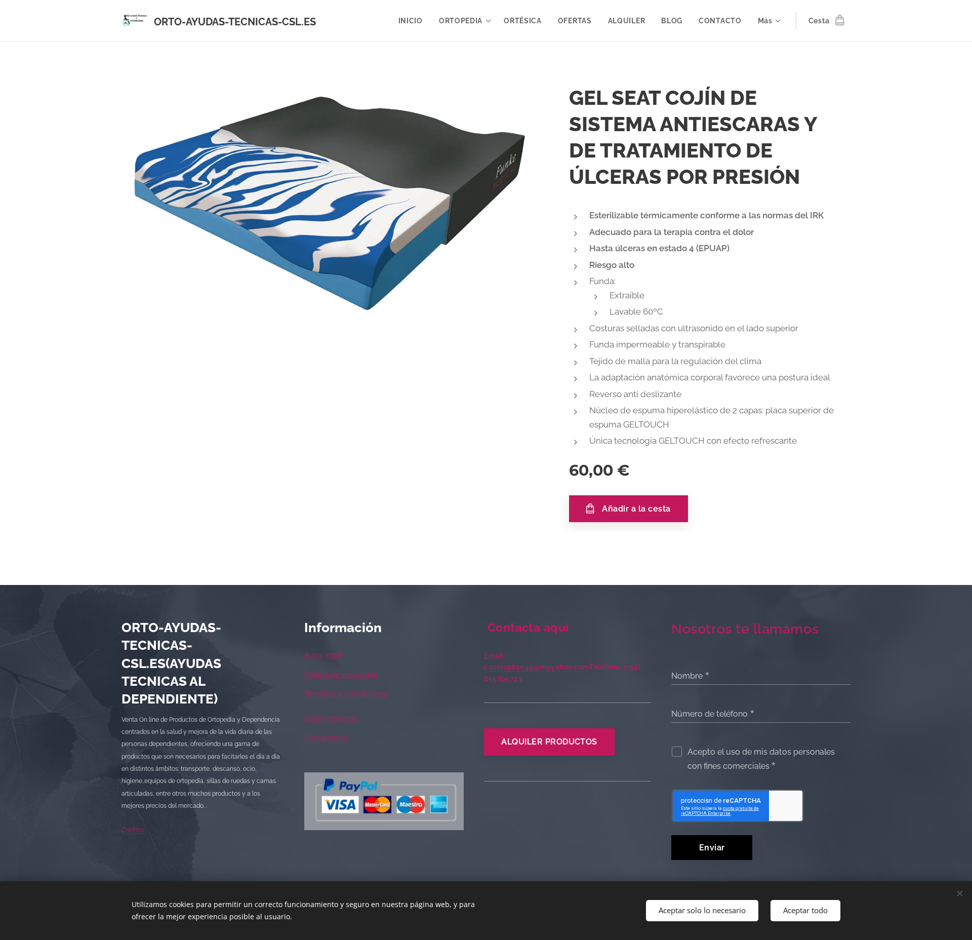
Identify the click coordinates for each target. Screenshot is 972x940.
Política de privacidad (341, 674)
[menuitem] (413, 20)
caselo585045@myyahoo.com (536, 667)
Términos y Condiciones (345, 693)
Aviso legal (323, 654)
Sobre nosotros (330, 718)
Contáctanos (326, 737)
